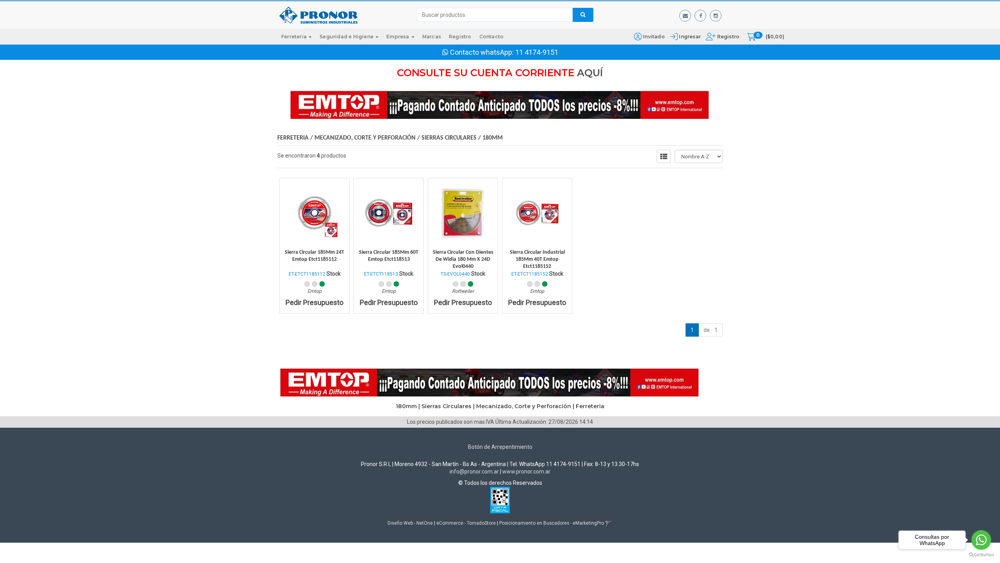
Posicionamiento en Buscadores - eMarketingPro (551, 523)
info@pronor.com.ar (474, 471)
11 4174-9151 (536, 52)
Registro (727, 36)
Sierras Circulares (449, 138)
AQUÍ (590, 73)
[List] (664, 156)
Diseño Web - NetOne (410, 523)
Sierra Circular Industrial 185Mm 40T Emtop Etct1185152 (537, 259)
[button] (685, 15)
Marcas (431, 36)
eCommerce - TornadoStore (466, 523)
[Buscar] (583, 15)
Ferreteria (294, 36)
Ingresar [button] (690, 36)
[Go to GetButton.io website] (981, 555)
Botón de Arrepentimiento (500, 447)
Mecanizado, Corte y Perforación (365, 138)
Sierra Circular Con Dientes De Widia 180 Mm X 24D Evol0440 (463, 259)
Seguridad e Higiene (347, 36)
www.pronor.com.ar (526, 471)
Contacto (491, 36)
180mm (492, 138)
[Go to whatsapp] (981, 540)
